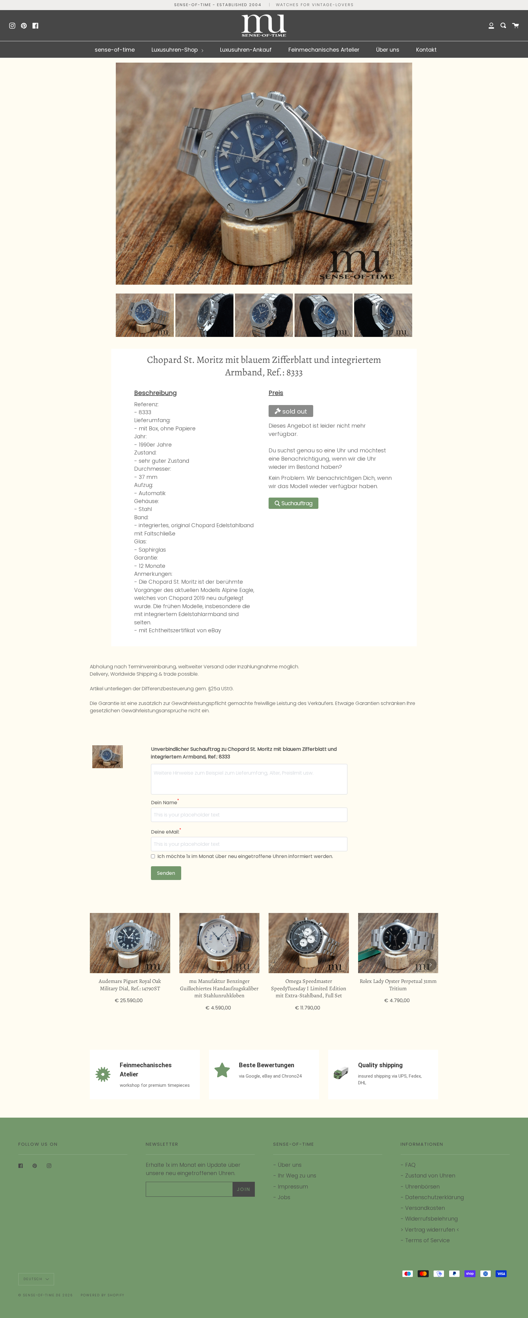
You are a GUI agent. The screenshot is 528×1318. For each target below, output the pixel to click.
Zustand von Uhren (430, 1175)
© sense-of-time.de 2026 (45, 1295)
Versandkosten (425, 1208)
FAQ (410, 1165)
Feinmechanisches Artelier (323, 49)
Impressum (293, 1186)
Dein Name (165, 802)
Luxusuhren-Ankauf (246, 49)
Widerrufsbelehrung (431, 1218)
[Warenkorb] (515, 25)
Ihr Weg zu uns (297, 1175)
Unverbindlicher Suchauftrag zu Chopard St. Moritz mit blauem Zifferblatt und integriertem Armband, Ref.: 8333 (244, 753)
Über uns (387, 49)
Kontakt (426, 49)
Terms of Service (427, 1240)
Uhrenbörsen (422, 1186)
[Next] (430, 964)
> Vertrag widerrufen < (430, 1229)
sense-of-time (115, 49)
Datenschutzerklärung (434, 1197)
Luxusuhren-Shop (175, 49)
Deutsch (34, 1279)
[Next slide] (404, 315)
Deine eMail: (166, 831)
